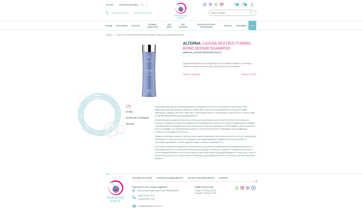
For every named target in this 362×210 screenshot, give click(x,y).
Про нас (109, 5)
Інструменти (122, 26)
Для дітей (169, 26)
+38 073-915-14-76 (120, 13)
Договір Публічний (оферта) (201, 178)
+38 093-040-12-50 (142, 13)
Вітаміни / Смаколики (152, 26)
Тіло (252, 26)
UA (147, 5)
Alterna (192, 43)
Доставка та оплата (142, 178)
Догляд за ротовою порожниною (206, 26)
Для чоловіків (182, 26)
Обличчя (228, 26)
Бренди (109, 26)
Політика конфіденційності (170, 178)
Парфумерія (241, 26)
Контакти (223, 178)
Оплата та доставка (128, 5)
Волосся (136, 26)
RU (142, 5)
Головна (109, 35)
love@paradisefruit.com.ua (150, 206)
